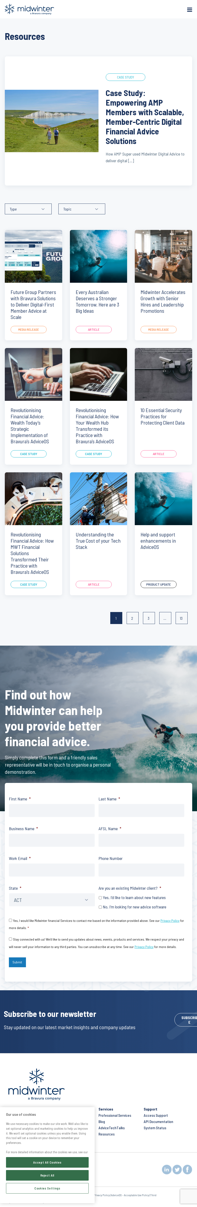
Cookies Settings (47, 1188)
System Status (155, 1127)
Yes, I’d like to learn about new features (134, 897)
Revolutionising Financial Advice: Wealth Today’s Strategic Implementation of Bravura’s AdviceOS (30, 425)
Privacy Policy (169, 921)
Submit (17, 962)
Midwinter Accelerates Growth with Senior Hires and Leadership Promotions (163, 301)
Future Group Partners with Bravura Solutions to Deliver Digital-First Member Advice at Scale (33, 304)
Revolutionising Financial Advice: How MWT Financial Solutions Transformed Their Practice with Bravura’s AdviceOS (32, 553)
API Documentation (158, 1121)
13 (180, 618)
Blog (101, 1121)
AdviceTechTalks (111, 1127)
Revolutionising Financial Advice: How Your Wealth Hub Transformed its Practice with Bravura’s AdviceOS (97, 425)
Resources (106, 1134)
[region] (47, 1155)
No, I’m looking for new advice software (134, 906)
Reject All (47, 1175)
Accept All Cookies (47, 1162)
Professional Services (114, 1115)
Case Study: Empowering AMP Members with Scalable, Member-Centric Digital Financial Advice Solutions (145, 117)
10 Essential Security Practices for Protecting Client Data (163, 416)
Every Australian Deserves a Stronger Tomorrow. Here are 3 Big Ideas (97, 301)
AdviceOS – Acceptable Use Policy (130, 1195)
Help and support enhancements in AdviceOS (158, 540)
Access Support (156, 1115)
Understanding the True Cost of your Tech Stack (98, 540)
